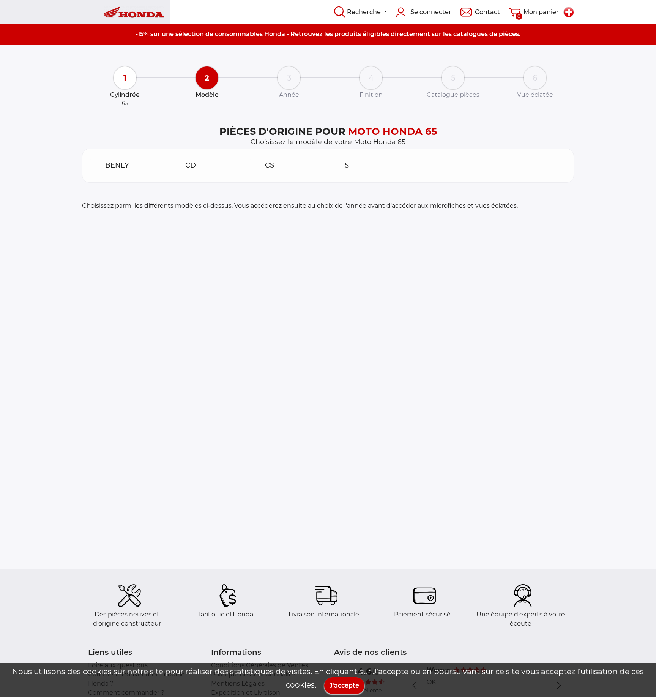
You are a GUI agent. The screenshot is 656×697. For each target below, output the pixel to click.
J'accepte (344, 685)
